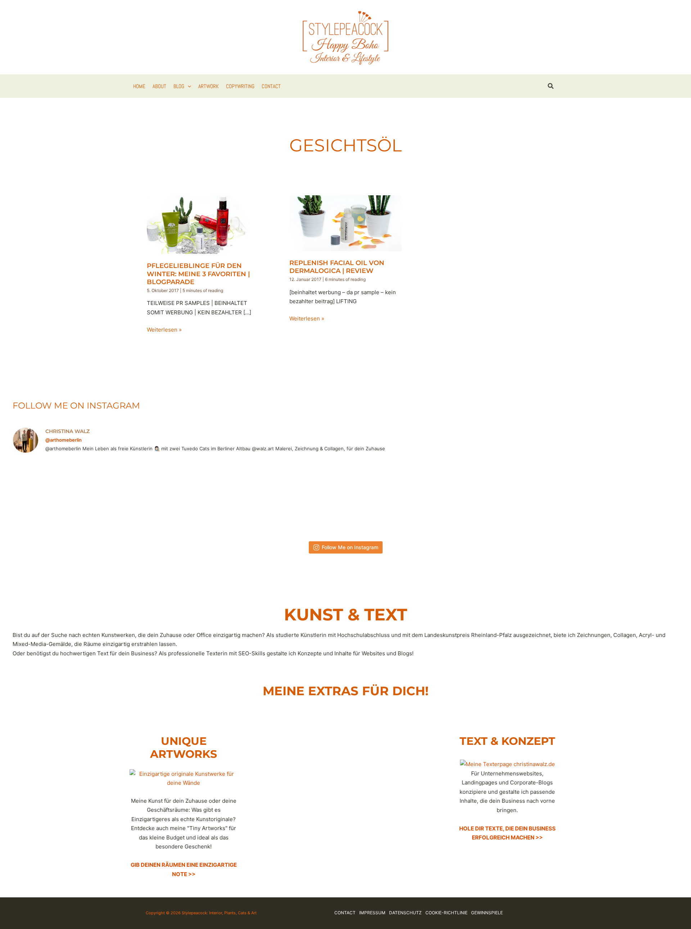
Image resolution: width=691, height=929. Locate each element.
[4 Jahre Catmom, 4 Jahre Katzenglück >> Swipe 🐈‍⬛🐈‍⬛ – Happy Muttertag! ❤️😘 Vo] (345, 497)
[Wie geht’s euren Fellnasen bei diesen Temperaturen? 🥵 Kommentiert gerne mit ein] (197, 497)
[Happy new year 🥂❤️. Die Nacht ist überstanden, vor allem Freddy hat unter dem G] (643, 497)
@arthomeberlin (63, 440)
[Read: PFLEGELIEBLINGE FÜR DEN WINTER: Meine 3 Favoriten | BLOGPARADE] (203, 224)
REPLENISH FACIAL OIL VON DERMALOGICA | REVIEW (336, 267)
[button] (187, 86)
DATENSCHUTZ (405, 912)
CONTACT (345, 912)
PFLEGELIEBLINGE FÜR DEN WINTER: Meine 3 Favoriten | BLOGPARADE (198, 274)
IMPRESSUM (372, 912)
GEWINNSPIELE (487, 912)
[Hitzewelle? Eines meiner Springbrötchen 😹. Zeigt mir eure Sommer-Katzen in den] (122, 497)
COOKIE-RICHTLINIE (446, 912)
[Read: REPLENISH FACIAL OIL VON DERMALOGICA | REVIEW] (345, 222)
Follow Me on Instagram (350, 547)
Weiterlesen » (164, 330)
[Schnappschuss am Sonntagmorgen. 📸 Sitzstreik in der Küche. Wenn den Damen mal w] (494, 497)
